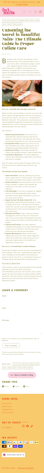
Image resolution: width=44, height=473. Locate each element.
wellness (17, 24)
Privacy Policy (6, 403)
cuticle (6, 20)
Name (4, 296)
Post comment (11, 346)
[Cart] (35, 11)
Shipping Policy (7, 409)
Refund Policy (6, 406)
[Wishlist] (30, 12)
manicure (24, 20)
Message (5, 320)
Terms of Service (14, 354)
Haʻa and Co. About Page (11, 263)
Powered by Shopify (26, 468)
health (15, 20)
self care (7, 24)
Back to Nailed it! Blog (23, 375)
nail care (35, 20)
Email (4, 308)
